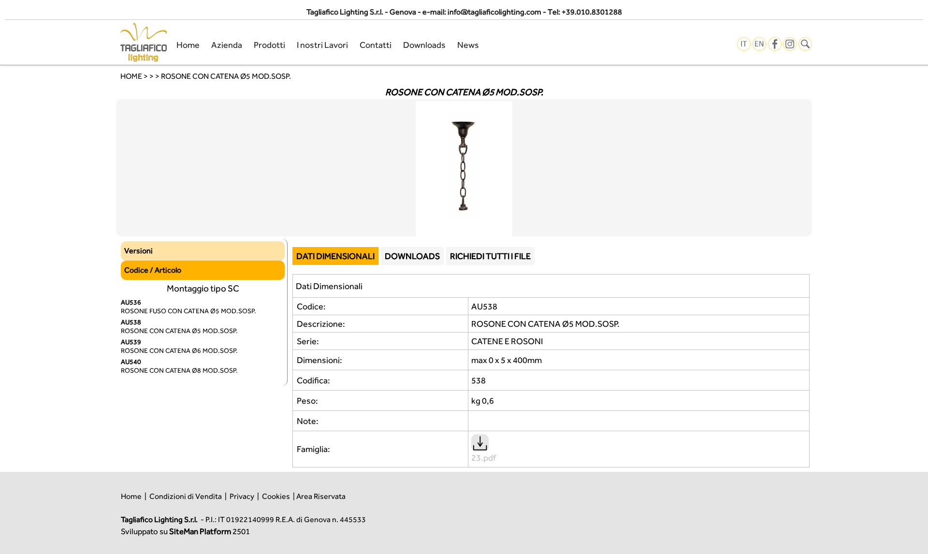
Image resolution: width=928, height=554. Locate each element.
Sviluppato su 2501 (185, 531)
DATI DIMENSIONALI (335, 256)
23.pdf (483, 457)
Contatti (376, 45)
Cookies (276, 496)
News (468, 45)
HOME (131, 76)
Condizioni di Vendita (185, 496)
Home (188, 45)
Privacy (242, 496)
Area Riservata (321, 496)
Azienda (226, 45)
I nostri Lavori (322, 45)
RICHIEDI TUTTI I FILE (490, 256)
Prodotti (269, 45)
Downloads (424, 45)
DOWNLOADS (412, 256)
